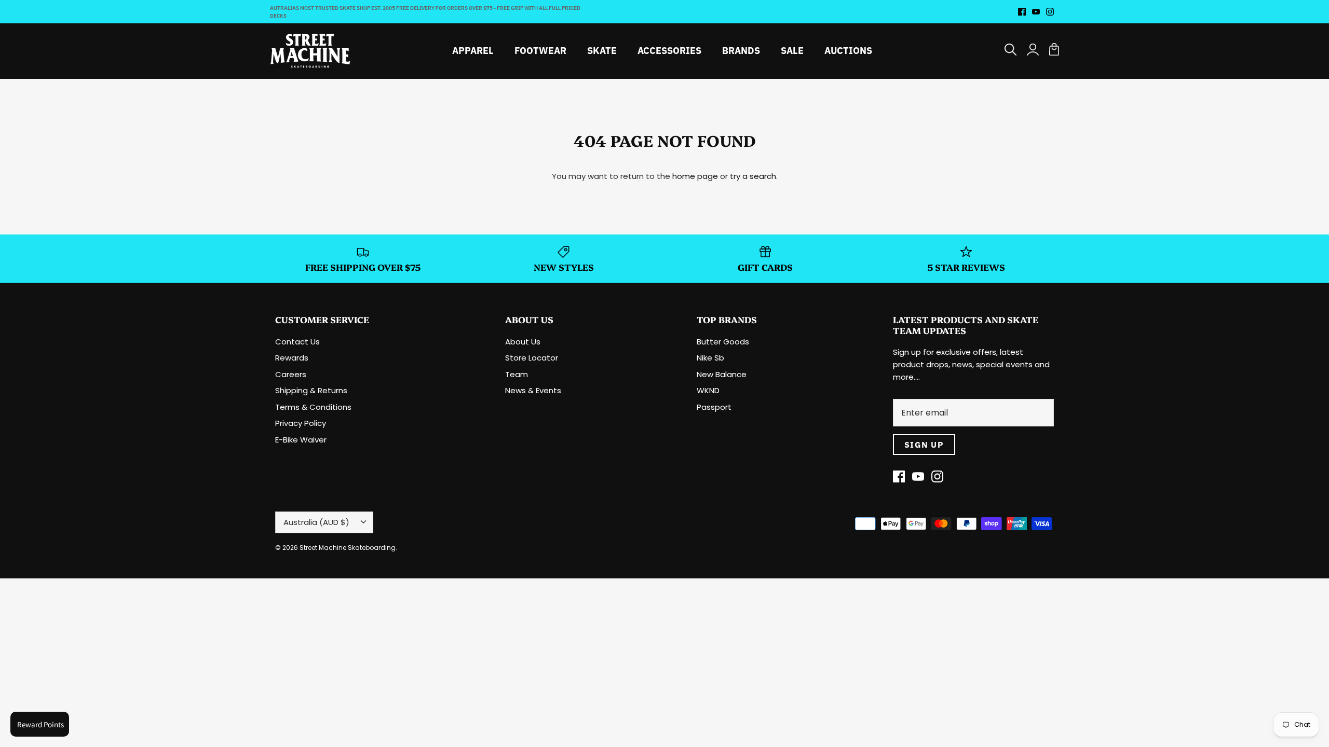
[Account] (1033, 51)
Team (516, 374)
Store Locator (531, 357)
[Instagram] (1050, 12)
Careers (290, 374)
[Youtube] (1036, 12)
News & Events (533, 390)
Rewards (291, 357)
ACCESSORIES (669, 51)
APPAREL (473, 51)
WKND (708, 390)
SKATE (602, 51)
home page (695, 176)
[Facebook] (1022, 12)
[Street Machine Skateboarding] (310, 51)
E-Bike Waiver (301, 439)
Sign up (924, 444)
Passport (714, 407)
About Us (522, 341)
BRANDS (741, 51)
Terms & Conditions (313, 407)
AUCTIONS (848, 51)
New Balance (722, 374)
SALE (792, 51)
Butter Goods (723, 341)
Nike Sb (710, 357)
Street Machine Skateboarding (348, 547)
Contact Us (297, 341)
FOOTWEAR (540, 51)
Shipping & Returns (311, 390)
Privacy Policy (300, 423)
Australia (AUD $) (316, 522)
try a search (753, 176)
